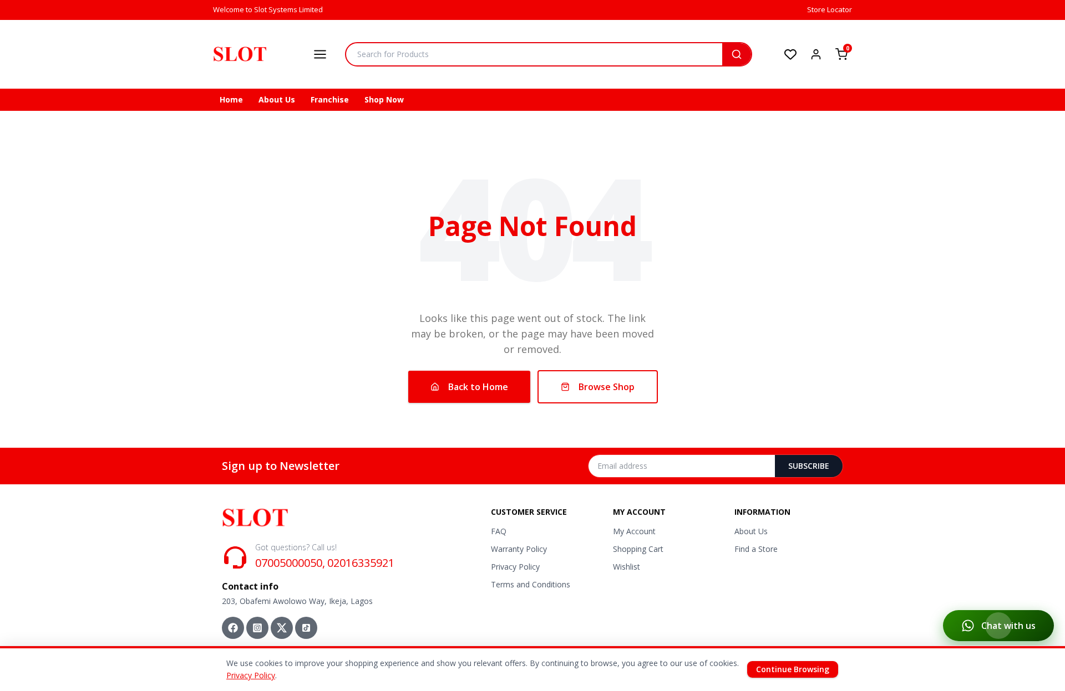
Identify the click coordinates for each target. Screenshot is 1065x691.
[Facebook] (233, 628)
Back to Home (478, 387)
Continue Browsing (792, 669)
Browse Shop (607, 387)
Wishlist (626, 566)
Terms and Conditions (530, 584)
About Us (276, 99)
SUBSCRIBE (808, 465)
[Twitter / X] (282, 628)
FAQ (498, 531)
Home (231, 99)
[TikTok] (306, 628)
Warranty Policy (519, 549)
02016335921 (360, 562)
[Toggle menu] (320, 54)
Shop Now (384, 99)
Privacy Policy (515, 566)
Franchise (330, 99)
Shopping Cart (638, 549)
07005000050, (290, 562)
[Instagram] (257, 628)
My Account (634, 531)
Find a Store (756, 549)
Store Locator (829, 9)
